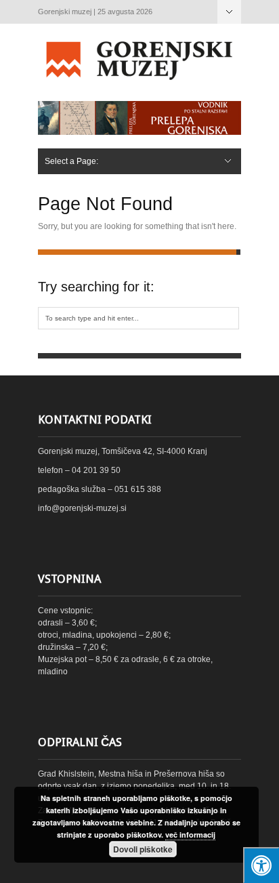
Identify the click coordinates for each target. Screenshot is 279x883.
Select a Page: (229, 12)
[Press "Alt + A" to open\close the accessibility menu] (261, 865)
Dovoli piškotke (143, 849)
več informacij (190, 834)
